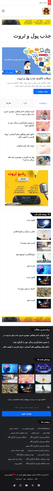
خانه (36, 479)
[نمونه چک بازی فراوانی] (43, 149)
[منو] (3, 12)
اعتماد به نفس (13, 428)
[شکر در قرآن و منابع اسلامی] (44, 235)
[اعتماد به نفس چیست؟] (44, 292)
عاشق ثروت (18, 463)
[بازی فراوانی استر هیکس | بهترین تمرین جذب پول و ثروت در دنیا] (43, 115)
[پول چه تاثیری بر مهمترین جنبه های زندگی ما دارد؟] (43, 161)
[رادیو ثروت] (26, 22)
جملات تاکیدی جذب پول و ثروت (34, 78)
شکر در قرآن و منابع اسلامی (24, 232)
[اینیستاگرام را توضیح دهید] (44, 258)
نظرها (8, 103)
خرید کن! (19, 479)
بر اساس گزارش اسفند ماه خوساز (39, 450)
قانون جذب (30, 220)
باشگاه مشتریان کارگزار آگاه (17, 437)
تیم (25, 479)
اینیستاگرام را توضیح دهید (25, 254)
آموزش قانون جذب (28, 428)
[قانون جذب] (44, 223)
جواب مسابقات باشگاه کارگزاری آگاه (38, 459)
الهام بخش (46, 433)
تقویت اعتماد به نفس (17, 450)
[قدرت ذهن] (44, 269)
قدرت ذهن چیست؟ (27, 243)
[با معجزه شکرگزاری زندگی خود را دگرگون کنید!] (43, 126)
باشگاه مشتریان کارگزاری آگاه (40, 442)
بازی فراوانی (35, 433)
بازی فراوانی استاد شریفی (19, 433)
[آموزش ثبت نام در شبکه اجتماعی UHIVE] (43, 368)
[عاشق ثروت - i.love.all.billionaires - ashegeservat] (46, 11)
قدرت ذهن (42, 2)
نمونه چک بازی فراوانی (25, 146)
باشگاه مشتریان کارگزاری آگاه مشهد (38, 446)
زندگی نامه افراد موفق (15, 459)
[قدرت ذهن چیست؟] (44, 246)
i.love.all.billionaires (43, 428)
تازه (25, 103)
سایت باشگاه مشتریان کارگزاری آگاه (38, 463)
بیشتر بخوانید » (42, 91)
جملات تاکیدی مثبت (43, 455)
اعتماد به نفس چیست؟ (26, 289)
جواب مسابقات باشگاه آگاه (25, 455)
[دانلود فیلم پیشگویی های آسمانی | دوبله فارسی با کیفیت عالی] (43, 138)
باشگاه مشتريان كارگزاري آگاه (40, 437)
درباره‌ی (30, 479)
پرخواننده (43, 103)
